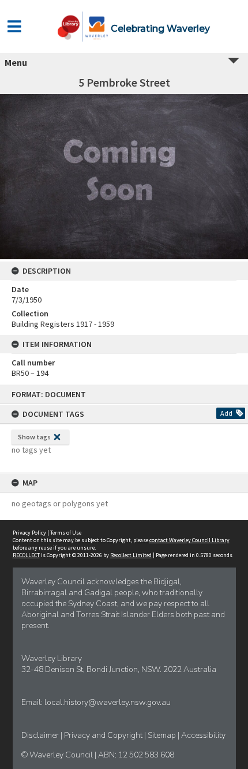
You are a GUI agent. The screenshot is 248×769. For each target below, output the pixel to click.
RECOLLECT (26, 555)
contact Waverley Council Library (189, 540)
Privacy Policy (29, 532)
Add (226, 413)
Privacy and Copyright (104, 735)
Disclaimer (41, 735)
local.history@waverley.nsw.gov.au (107, 702)
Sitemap (163, 735)
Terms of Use (65, 532)
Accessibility (203, 735)
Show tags (34, 436)
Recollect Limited (131, 555)
